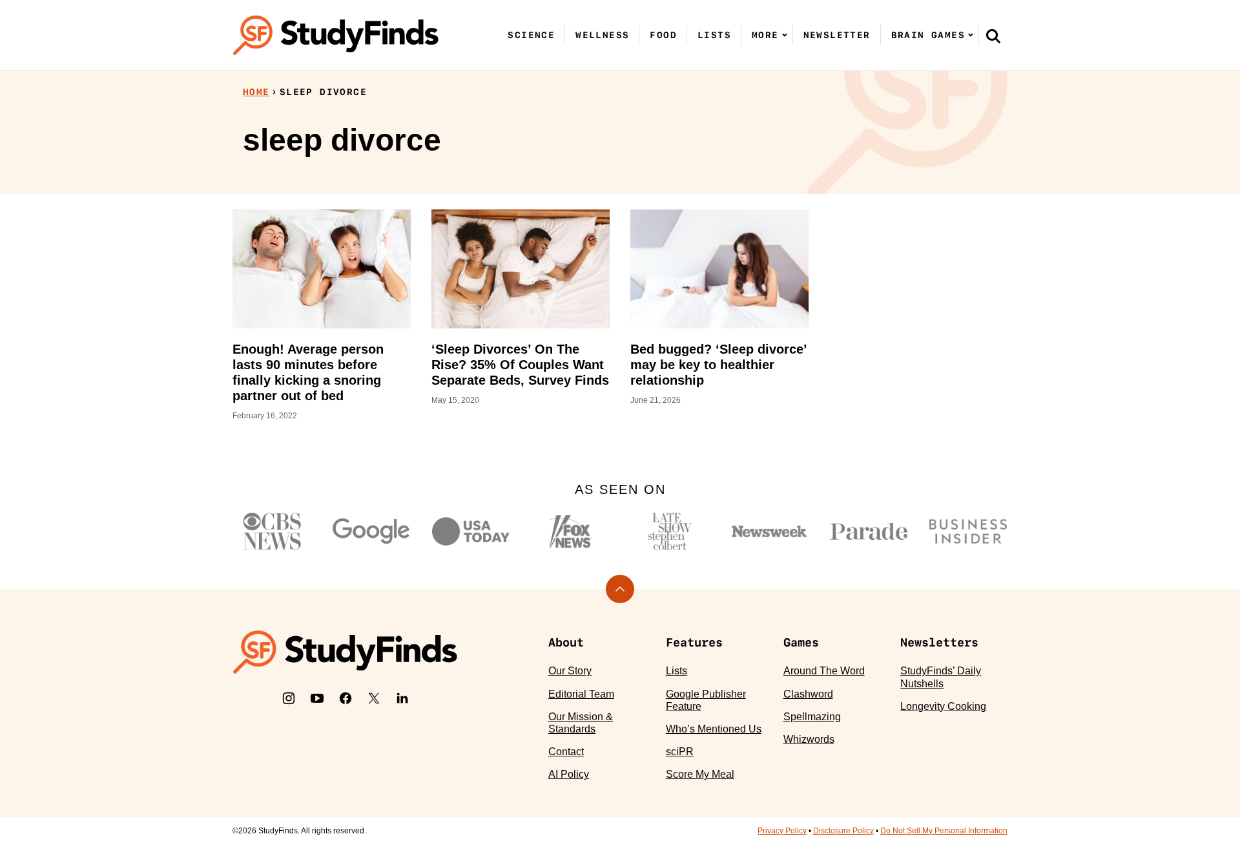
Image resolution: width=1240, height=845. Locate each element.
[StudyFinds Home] (335, 35)
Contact (566, 751)
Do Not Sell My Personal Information (944, 830)
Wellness (602, 35)
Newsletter (837, 35)
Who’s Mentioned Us (713, 728)
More (765, 35)
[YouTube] (317, 698)
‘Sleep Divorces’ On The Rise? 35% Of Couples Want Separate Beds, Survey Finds (520, 364)
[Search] (993, 35)
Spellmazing (812, 716)
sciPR (680, 751)
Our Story (570, 670)
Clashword (808, 694)
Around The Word (824, 670)
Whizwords (808, 739)
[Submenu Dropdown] (785, 35)
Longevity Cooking (943, 706)
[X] (374, 698)
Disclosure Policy (843, 830)
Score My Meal (700, 774)
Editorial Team (581, 694)
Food (663, 35)
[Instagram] (288, 698)
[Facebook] (345, 698)
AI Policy (568, 774)
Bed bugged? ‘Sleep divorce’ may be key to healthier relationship (718, 364)
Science (531, 35)
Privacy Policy (782, 830)
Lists (714, 35)
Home (256, 92)
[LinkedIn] (402, 698)
